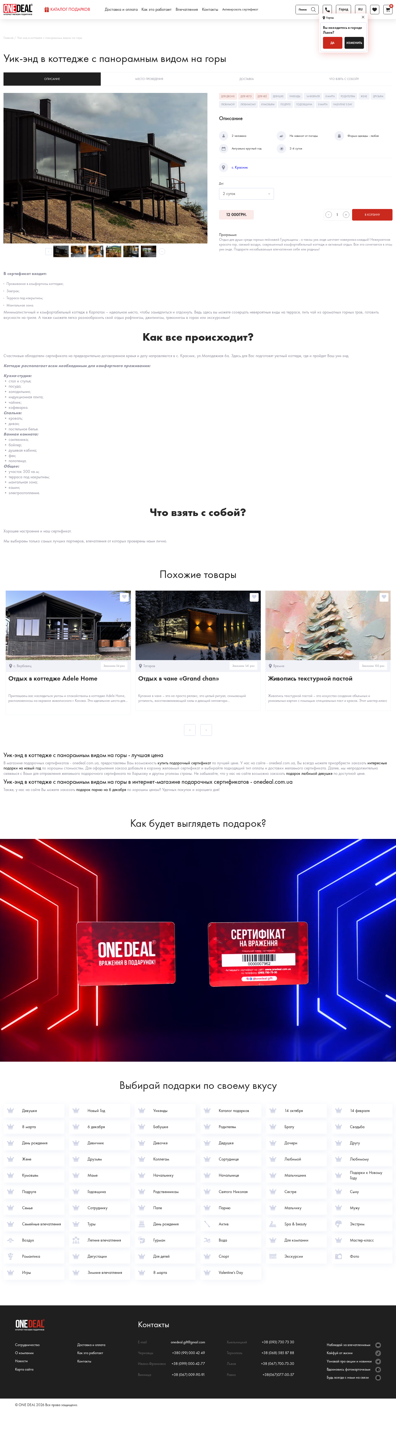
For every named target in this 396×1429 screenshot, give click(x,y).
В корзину (372, 215)
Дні (221, 183)
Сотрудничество (27, 1344)
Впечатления (187, 9)
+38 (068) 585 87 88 (278, 1352)
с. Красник (240, 167)
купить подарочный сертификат (184, 763)
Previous (48, 251)
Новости (21, 1360)
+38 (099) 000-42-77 (188, 1363)
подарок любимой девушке (309, 773)
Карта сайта (24, 1369)
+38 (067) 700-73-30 (277, 1363)
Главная (8, 38)
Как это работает (156, 9)
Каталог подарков (70, 9)
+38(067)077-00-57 (278, 1374)
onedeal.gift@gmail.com (188, 1342)
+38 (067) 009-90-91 (188, 1374)
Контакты (210, 9)
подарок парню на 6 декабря (101, 789)
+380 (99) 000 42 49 (188, 1352)
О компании (24, 1352)
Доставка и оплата (121, 9)
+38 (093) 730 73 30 (278, 1342)
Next (162, 251)
